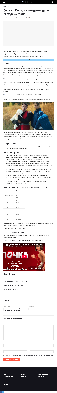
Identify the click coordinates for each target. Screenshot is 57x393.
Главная (5, 6)
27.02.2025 (5, 17)
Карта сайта (6, 384)
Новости (9, 6)
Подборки (23, 376)
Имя (4, 342)
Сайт (31, 349)
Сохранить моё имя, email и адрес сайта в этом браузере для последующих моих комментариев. (29, 355)
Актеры (5, 374)
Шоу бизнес (41, 376)
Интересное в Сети (8, 376)
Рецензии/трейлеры (43, 374)
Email (5, 349)
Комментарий (7, 324)
